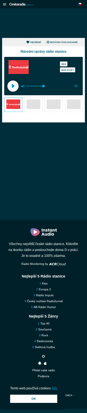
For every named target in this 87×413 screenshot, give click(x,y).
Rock (44, 335)
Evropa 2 (45, 289)
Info (54, 388)
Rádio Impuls (45, 295)
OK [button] (33, 398)
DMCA (68, 395)
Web (63, 64)
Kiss (45, 283)
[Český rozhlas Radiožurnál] (13, 104)
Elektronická (45, 341)
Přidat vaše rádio (43, 370)
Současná (45, 329)
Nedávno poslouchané (64, 42)
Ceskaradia (21, 4)
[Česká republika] (81, 4)
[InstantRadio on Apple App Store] (45, 364)
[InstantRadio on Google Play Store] (39, 364)
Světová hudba (45, 347)
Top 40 (44, 323)
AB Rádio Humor (45, 307)
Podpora (43, 376)
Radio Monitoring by (35, 264)
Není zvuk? (67, 70)
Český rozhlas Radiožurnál (45, 301)
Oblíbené (35, 42)
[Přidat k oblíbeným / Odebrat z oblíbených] (76, 86)
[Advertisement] (43, 23)
